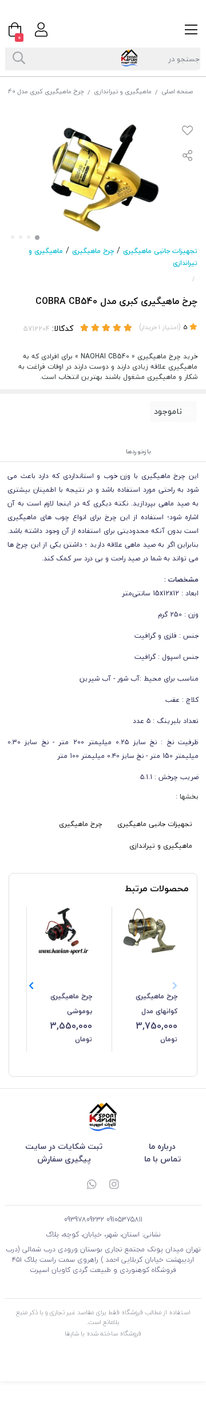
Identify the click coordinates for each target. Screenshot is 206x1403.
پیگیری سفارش (64, 1159)
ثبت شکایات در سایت (63, 1146)
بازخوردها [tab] (138, 451)
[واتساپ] (91, 1185)
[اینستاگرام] (114, 1185)
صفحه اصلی (177, 91)
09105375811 (124, 1220)
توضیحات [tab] (183, 451)
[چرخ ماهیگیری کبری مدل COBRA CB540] (103, 1116)
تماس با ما (162, 1159)
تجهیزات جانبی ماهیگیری (160, 251)
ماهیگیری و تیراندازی (123, 91)
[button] (31, 985)
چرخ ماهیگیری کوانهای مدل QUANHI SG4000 (151, 1004)
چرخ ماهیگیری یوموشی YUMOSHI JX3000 (64, 1004)
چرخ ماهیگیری (93, 251)
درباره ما (162, 1146)
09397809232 (84, 1220)
